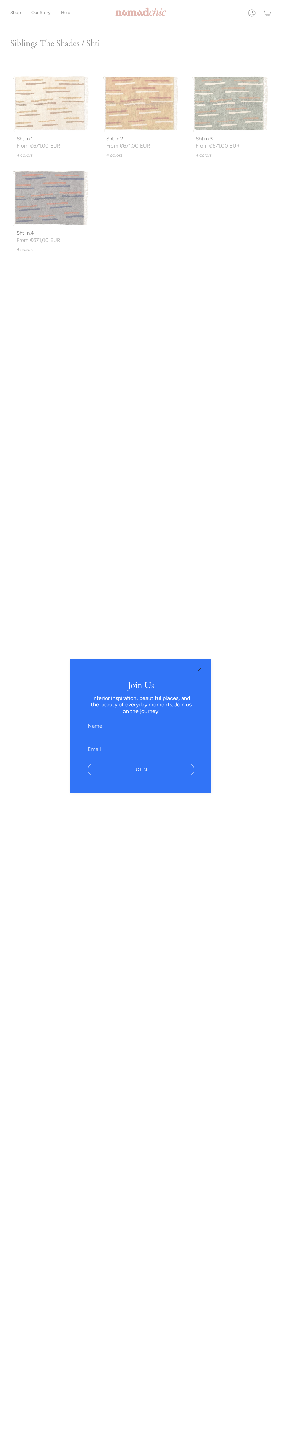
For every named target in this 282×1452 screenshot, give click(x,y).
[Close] (199, 670)
